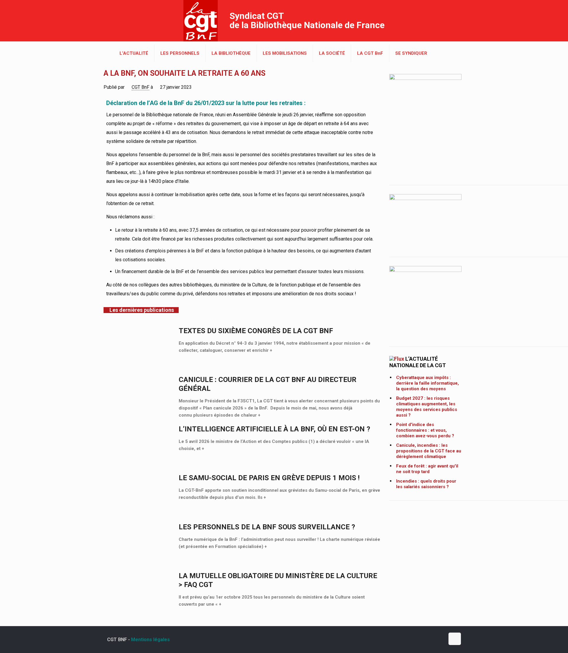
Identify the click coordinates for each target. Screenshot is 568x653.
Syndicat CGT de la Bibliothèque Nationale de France (307, 20)
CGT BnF (140, 87)
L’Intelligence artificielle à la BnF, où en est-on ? (274, 429)
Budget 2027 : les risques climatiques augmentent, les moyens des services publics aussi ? (426, 407)
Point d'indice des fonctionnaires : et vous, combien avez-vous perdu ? (425, 430)
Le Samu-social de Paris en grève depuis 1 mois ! (269, 478)
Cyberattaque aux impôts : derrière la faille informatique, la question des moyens (427, 383)
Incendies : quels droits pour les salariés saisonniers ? (426, 483)
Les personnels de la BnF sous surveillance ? (267, 527)
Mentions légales (150, 639)
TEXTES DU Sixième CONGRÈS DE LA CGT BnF (256, 331)
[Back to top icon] (454, 639)
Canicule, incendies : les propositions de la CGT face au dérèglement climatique (428, 451)
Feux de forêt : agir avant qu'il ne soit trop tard (427, 468)
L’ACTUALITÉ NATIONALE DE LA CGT (417, 362)
